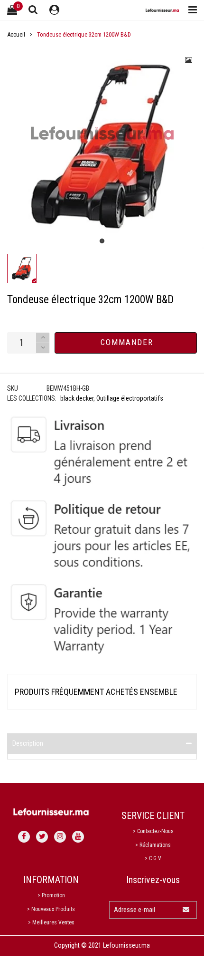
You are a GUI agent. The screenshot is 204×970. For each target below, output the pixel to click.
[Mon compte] (54, 10)
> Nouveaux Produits (51, 909)
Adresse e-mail (134, 909)
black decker (76, 398)
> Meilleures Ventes (51, 922)
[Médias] (189, 60)
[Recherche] (33, 9)
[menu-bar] (190, 10)
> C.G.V (153, 858)
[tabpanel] (102, 147)
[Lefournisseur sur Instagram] (60, 837)
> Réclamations (153, 845)
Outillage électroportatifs (129, 398)
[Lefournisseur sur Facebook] (24, 837)
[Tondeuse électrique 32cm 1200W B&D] (102, 147)
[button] (43, 348)
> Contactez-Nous (153, 831)
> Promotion (51, 895)
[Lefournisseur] (162, 10)
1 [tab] (102, 241)
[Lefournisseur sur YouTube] (78, 837)
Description (27, 743)
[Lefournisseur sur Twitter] (42, 837)
